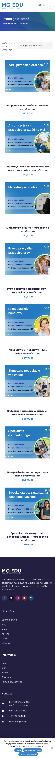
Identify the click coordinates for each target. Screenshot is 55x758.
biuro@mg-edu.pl (18, 721)
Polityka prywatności (12, 681)
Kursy (4, 629)
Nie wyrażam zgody (33, 750)
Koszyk (5, 633)
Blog (4, 624)
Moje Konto (7, 643)
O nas (5, 638)
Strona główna (9, 23)
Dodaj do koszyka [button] (28, 97)
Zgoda (18, 750)
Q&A (4, 667)
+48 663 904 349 (17, 716)
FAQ (4, 663)
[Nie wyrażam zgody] (52, 748)
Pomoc (5, 672)
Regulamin (7, 677)
